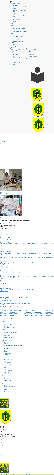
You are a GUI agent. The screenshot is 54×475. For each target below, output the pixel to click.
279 (40, 312)
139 (3, 311)
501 (1, 316)
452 (4, 315)
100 (17, 310)
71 (49, 309)
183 (48, 311)
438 (43, 314)
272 (33, 312)
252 (12, 312)
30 (19, 309)
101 (18, 310)
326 (35, 313)
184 (49, 311)
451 (3, 315)
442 (47, 314)
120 (37, 310)
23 (14, 309)
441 (46, 314)
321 (30, 313)
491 (44, 315)
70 (48, 309)
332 (41, 313)
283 (44, 312)
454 (6, 315)
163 (28, 311)
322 (31, 313)
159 (24, 311)
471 (24, 315)
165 (30, 311)
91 (10, 310)
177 (42, 311)
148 (12, 311)
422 (27, 314)
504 (4, 316)
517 (17, 316)
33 (21, 309)
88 (8, 310)
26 (16, 309)
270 (31, 312)
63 (43, 309)
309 (17, 313)
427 (32, 314)
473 (26, 315)
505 (5, 316)
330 (39, 313)
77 (0, 310)
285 (46, 312)
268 (29, 312)
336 (45, 313)
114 (31, 310)
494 (47, 315)
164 (29, 311)
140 (4, 311)
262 (23, 312)
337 (46, 313)
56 (38, 309)
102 (19, 310)
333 (42, 313)
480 (33, 315)
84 (5, 310)
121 (38, 310)
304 (12, 313)
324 (33, 313)
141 (5, 311)
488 (41, 315)
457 (9, 315)
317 (26, 313)
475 (28, 315)
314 (23, 313)
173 (38, 311)
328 (37, 313)
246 (6, 312)
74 (51, 309)
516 (16, 316)
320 (29, 313)
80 (2, 310)
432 (37, 314)
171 (36, 311)
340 (49, 313)
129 (47, 310)
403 (7, 314)
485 (38, 315)
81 (3, 310)
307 (15, 313)
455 (7, 315)
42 (28, 309)
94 (12, 310)
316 (25, 313)
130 (48, 310)
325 (34, 313)
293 (1, 313)
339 (48, 313)
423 (28, 314)
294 (2, 313)
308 (16, 313)
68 (47, 309)
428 (33, 314)
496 (49, 315)
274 (35, 312)
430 (35, 314)
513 (13, 316)
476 (29, 315)
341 (50, 313)
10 (4, 309)
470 (23, 315)
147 (11, 311)
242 (2, 312)
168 (33, 311)
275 (36, 312)
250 (10, 312)
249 (9, 312)
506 (6, 316)
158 (23, 311)
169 (34, 311)
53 (36, 309)
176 (41, 311)
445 (50, 314)
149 (13, 311)
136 (0, 311)
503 (3, 316)
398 (2, 314)
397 (1, 314)
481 (34, 315)
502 (2, 316)
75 (52, 309)
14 (7, 309)
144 (8, 311)
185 (50, 311)
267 (28, 312)
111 (28, 310)
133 (51, 310)
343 (52, 313)
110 (27, 310)
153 (17, 311)
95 (13, 310)
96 (14, 310)
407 (11, 314)
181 (46, 311)
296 (4, 313)
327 (36, 313)
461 (13, 315)
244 (4, 312)
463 (15, 315)
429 (34, 314)
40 (26, 309)
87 (7, 310)
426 (31, 314)
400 (4, 314)
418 (23, 314)
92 (11, 310)
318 (27, 313)
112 (29, 310)
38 (25, 309)
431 (36, 314)
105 (22, 310)
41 (27, 309)
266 (27, 312)
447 (52, 314)
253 (13, 312)
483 (36, 315)
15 (8, 309)
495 (48, 315)
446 (51, 314)
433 (38, 314)
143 (7, 311)
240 (0, 312)
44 (29, 309)
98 (15, 310)
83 (4, 310)
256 (16, 312)
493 (46, 315)
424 (29, 314)
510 (10, 316)
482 (35, 315)
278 (39, 312)
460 (12, 315)
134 (52, 310)
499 (52, 315)
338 (47, 313)
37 (24, 309)
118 (35, 310)
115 (32, 310)
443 (48, 314)
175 (40, 311)
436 (41, 314)
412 (16, 314)
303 (11, 313)
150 (14, 311)
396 (0, 314)
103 (20, 310)
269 (30, 312)
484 (37, 315)
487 (40, 315)
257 (17, 312)
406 (10, 314)
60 (41, 309)
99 (16, 310)
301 (9, 313)
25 (15, 309)
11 (5, 309)
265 (26, 312)
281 (42, 312)
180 (45, 311)
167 (32, 311)
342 (51, 313)
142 (6, 311)
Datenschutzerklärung (6, 453)
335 (44, 313)
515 (15, 316)
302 (10, 313)
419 (24, 314)
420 (25, 314)
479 (32, 315)
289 (50, 312)
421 (26, 314)
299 (7, 313)
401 (5, 314)
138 (2, 311)
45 (30, 309)
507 (7, 316)
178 (43, 311)
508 (8, 316)
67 (46, 309)
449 (1, 315)
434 (39, 314)
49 (33, 309)
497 (50, 315)
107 (24, 310)
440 (45, 314)
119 (36, 310)
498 (51, 315)
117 (34, 310)
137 (1, 311)
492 (45, 315)
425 (30, 314)
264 (25, 312)
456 (8, 315)
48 (32, 309)
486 (39, 315)
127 (45, 310)
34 (22, 309)
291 (52, 312)
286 (47, 312)
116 (33, 310)
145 (9, 311)
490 (43, 315)
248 (8, 312)
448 (0, 315)
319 (28, 313)
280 (41, 312)
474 (27, 315)
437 (42, 314)
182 (47, 311)
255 (15, 312)
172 (37, 311)
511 (11, 316)
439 (44, 314)
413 (17, 314)
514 (14, 316)
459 (11, 315)
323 (32, 313)
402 (6, 314)
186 (51, 311)
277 (38, 312)
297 (5, 313)
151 (15, 311)
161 (26, 311)
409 (13, 314)
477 (30, 315)
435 (40, 314)
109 (26, 310)
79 (1, 310)
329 (38, 313)
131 (49, 310)
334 (43, 313)
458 (10, 315)
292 (0, 313)
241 (1, 312)
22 (13, 309)
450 (2, 315)
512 (12, 316)
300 (8, 313)
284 (45, 312)
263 (24, 312)
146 (10, 311)
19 (11, 309)
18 (10, 309)
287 (48, 312)
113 (30, 310)
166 (31, 311)
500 (0, 316)
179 (44, 311)
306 (14, 313)
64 (44, 309)
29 (18, 309)
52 (35, 309)
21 (12, 309)
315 (24, 313)
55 (37, 309)
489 (42, 315)
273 (34, 312)
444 (49, 314)
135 (53, 310)
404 (8, 314)
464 (16, 315)
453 (5, 315)
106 (23, 310)
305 (13, 313)
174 (39, 311)
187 (52, 311)
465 (17, 315)
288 (49, 312)
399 (3, 314)
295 (3, 313)
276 (37, 312)
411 (15, 314)
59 (40, 309)
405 (9, 314)
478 (31, 315)
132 (50, 310)
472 (25, 315)
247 (7, 312)
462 (14, 315)
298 (6, 313)
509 (9, 316)
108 (25, 310)
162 (27, 311)
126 (44, 310)
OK (26, 474)
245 (5, 312)
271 (32, 312)
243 (3, 312)
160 (25, 311)
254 (14, 312)
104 (21, 310)
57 (39, 309)
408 (12, 314)
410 (14, 314)
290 (51, 312)
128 (46, 310)
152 (16, 311)
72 (50, 309)
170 (35, 311)
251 (11, 312)
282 (43, 312)
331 (40, 313)
